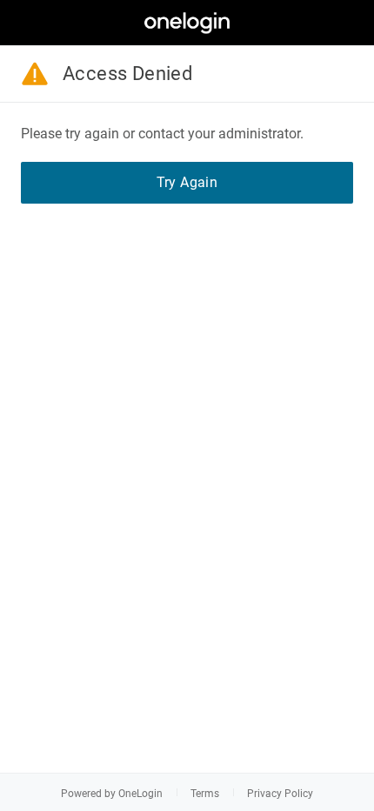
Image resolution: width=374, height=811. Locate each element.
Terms (204, 794)
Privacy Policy (280, 794)
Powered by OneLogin (112, 794)
